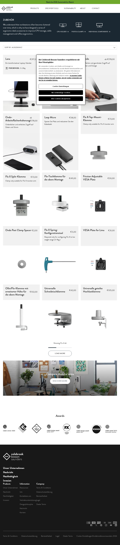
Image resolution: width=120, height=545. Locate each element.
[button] (59, 27)
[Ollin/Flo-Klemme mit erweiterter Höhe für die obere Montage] (21, 318)
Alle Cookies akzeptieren (60, 98)
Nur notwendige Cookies (61, 92)
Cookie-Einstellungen (84, 536)
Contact (95, 8)
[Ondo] (99, 93)
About (82, 8)
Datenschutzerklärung (44, 492)
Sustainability (70, 8)
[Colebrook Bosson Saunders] (7, 8)
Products (34, 8)
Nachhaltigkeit (10, 476)
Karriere (22, 512)
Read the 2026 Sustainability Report (60, 2)
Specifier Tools (51, 8)
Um (21, 492)
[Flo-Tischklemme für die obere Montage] (60, 205)
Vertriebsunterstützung (28, 500)
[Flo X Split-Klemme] (21, 205)
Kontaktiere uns (25, 496)
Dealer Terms (41, 504)
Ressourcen (24, 487)
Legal (38, 500)
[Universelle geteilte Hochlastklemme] (99, 318)
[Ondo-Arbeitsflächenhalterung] (21, 151)
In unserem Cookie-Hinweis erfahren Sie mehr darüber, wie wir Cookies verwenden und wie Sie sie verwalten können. (60, 77)
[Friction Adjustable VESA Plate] (99, 205)
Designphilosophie (26, 504)
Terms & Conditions (43, 487)
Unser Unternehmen (13, 468)
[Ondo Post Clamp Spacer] (21, 263)
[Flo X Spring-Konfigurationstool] (60, 264)
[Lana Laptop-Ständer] (21, 92)
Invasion (7, 480)
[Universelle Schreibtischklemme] (60, 318)
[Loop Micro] (60, 152)
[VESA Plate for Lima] (99, 264)
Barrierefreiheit (41, 496)
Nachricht (8, 472)
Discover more (60, 381)
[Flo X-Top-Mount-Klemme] (99, 152)
